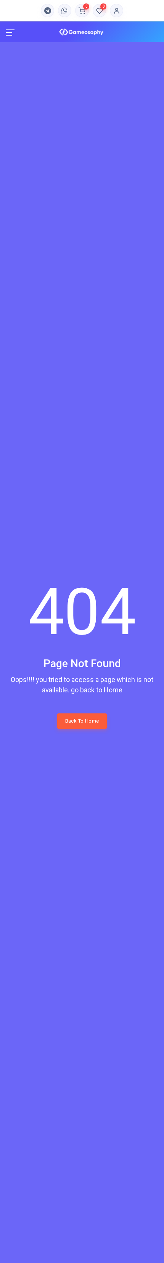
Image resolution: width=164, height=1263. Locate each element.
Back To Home (82, 721)
